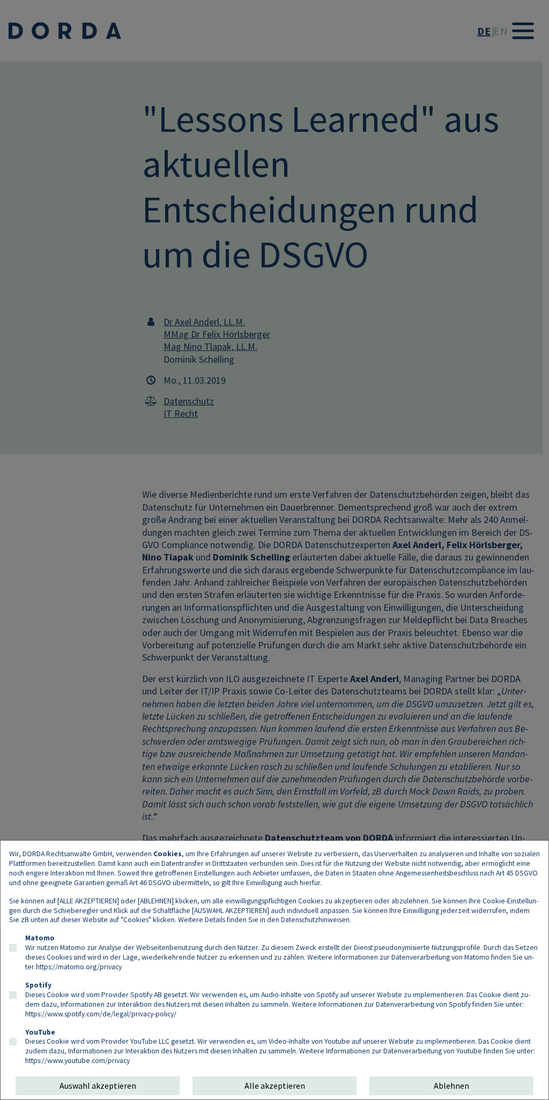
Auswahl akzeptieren (98, 1085)
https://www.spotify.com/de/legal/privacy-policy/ (100, 1014)
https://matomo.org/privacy (79, 966)
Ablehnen (451, 1085)
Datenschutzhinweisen (315, 919)
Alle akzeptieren (274, 1085)
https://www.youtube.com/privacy (77, 1060)
